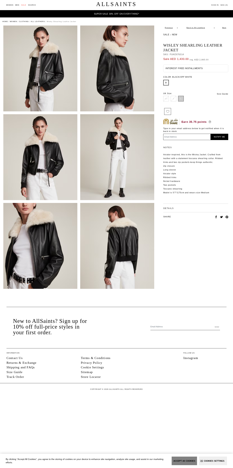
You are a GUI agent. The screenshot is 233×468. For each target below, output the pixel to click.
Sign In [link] (215, 5)
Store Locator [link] (91, 376)
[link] (9, 5)
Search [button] (32, 5)
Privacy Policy (91, 362)
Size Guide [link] (222, 94)
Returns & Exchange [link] (21, 362)
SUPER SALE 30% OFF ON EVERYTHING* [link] (116, 14)
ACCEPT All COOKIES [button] (184, 461)
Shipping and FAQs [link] (20, 367)
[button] (213, 461)
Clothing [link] (24, 21)
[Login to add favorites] (167, 111)
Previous (169, 28)
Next (224, 28)
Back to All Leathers (196, 28)
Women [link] (13, 21)
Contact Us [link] (14, 358)
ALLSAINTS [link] (116, 4)
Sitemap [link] (87, 372)
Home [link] (5, 21)
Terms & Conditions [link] (96, 358)
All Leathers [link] (38, 21)
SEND (217, 327)
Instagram (190, 358)
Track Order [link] (15, 376)
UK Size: (167, 93)
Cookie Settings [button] (92, 367)
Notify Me (219, 137)
